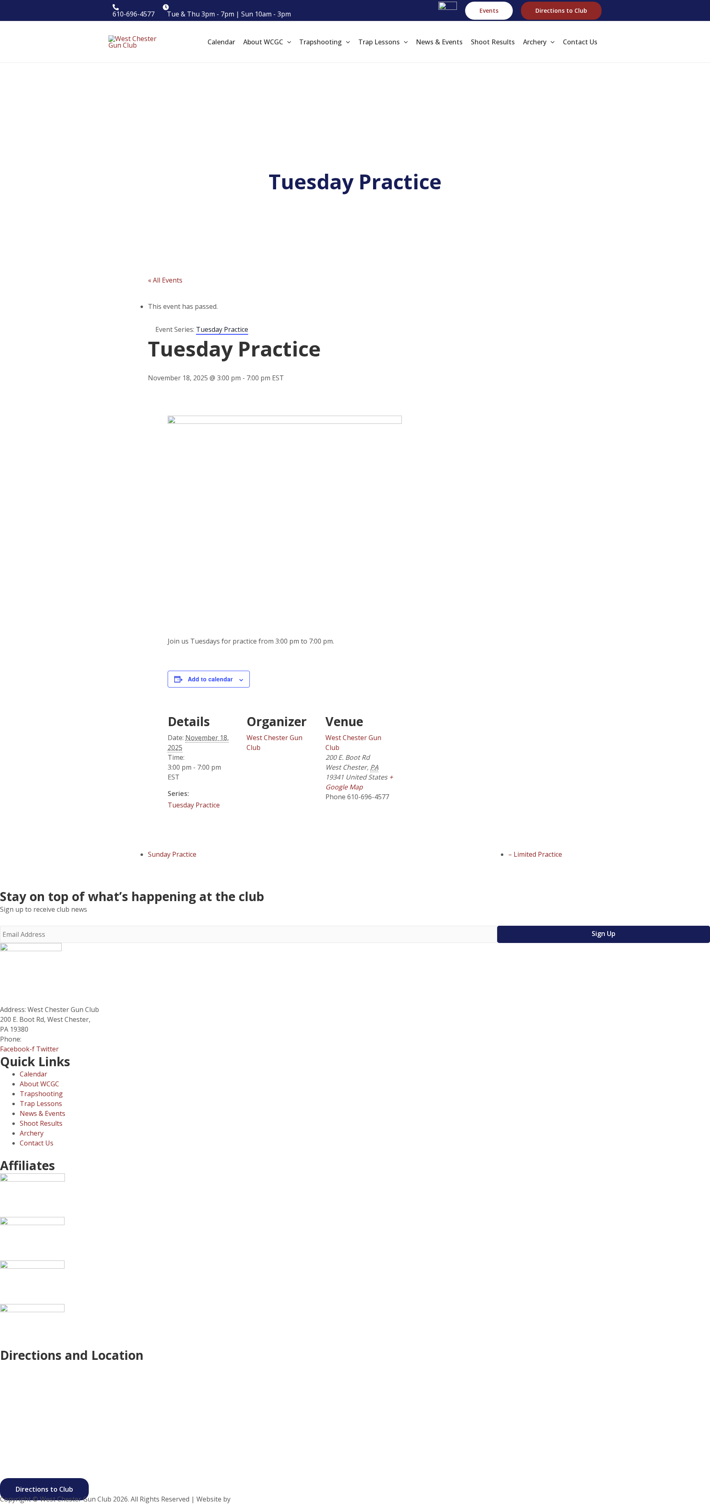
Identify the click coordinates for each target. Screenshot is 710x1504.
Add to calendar (210, 679)
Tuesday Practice (194, 804)
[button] (489, 11)
